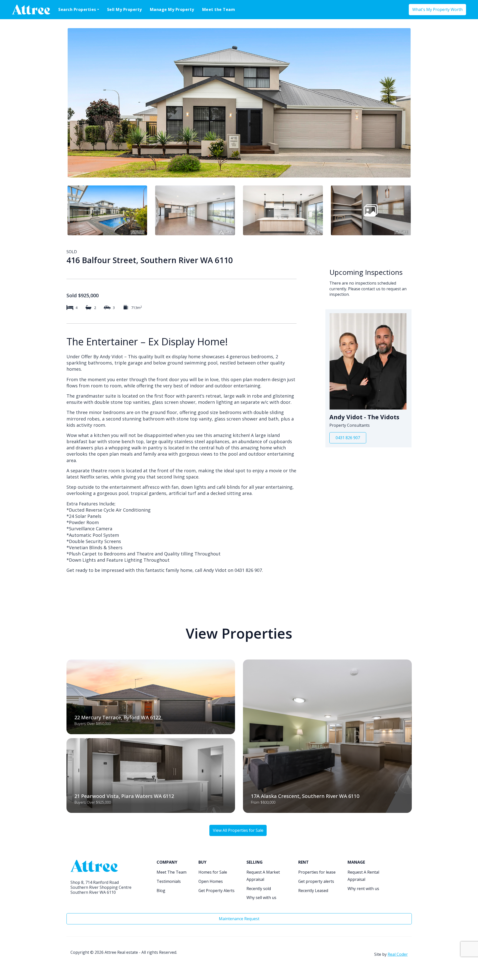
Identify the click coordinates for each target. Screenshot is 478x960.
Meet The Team (171, 872)
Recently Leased (313, 890)
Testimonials (169, 881)
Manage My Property (172, 9)
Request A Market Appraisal (263, 875)
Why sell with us (261, 897)
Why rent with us (363, 888)
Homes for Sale (212, 872)
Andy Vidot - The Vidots (364, 417)
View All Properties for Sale (238, 830)
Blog (161, 890)
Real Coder (398, 954)
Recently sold (258, 888)
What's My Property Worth (437, 9)
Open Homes (210, 881)
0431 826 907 (348, 437)
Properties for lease (317, 872)
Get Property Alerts (216, 890)
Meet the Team (218, 9)
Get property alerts (316, 881)
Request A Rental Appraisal (363, 875)
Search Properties (77, 9)
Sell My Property (124, 9)
